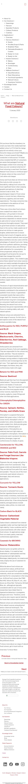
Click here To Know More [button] (8, 650)
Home (2, 95)
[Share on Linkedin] (8, 120)
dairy (24, 436)
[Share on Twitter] (21, 120)
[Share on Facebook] (12, 120)
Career (4, 753)
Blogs (7, 95)
